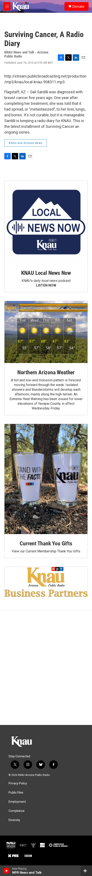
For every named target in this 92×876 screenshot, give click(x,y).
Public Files (16, 792)
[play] (6, 871)
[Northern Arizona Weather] (46, 332)
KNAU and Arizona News (25, 143)
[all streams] (86, 870)
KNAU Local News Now (46, 273)
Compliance (17, 811)
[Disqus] (46, 667)
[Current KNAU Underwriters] (46, 581)
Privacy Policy (18, 783)
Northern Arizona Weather (46, 372)
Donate (78, 6)
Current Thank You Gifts (46, 543)
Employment (17, 801)
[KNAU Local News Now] (46, 222)
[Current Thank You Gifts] (46, 479)
